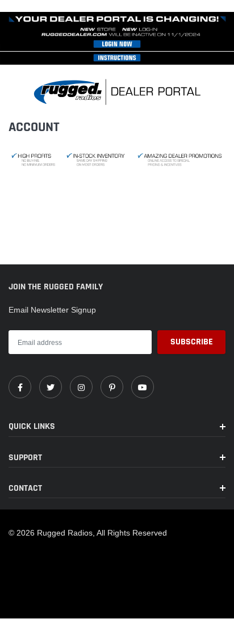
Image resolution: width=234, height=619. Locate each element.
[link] (20, 387)
